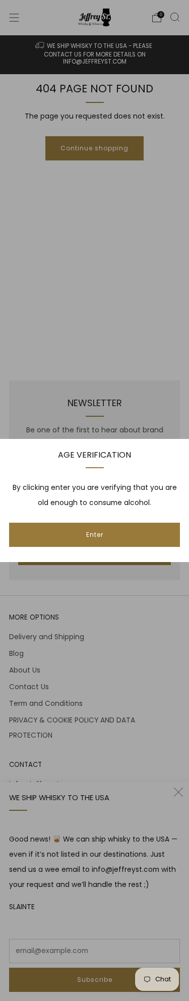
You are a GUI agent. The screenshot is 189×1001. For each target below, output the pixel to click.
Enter (94, 534)
